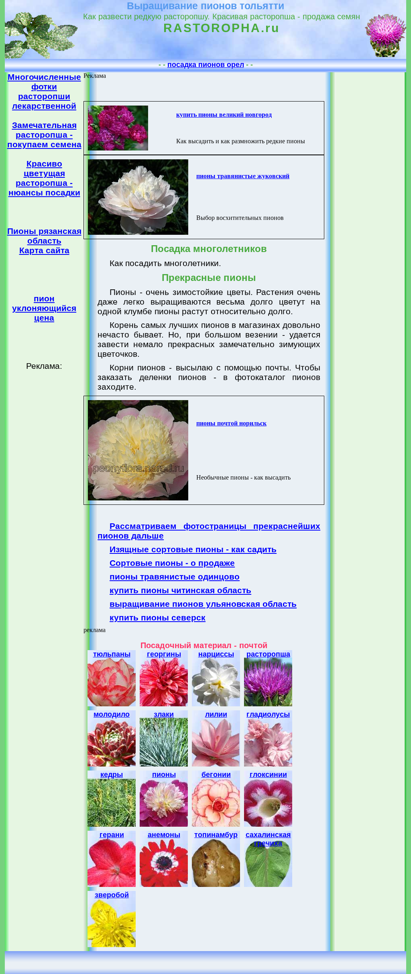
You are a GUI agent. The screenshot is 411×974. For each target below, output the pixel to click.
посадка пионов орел (205, 65)
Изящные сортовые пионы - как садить (193, 549)
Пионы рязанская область (44, 235)
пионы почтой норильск (231, 423)
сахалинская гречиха (268, 839)
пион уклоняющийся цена (44, 308)
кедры (111, 775)
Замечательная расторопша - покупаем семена (44, 134)
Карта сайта (44, 250)
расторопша (268, 654)
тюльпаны (111, 654)
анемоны (164, 835)
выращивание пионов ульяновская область (203, 603)
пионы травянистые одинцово (175, 576)
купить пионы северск (158, 617)
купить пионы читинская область (180, 590)
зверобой (112, 895)
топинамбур (216, 835)
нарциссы (216, 654)
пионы (164, 775)
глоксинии (268, 775)
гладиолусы (268, 714)
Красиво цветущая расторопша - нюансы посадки (44, 178)
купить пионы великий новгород (224, 114)
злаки (164, 714)
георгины (164, 654)
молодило (112, 714)
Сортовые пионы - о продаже (172, 562)
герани (112, 835)
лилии (216, 714)
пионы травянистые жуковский (242, 176)
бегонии (216, 775)
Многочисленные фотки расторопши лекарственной (44, 91)
